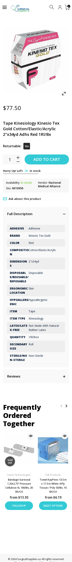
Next (66, 406)
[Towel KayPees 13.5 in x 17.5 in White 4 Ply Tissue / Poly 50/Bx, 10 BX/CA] (53, 450)
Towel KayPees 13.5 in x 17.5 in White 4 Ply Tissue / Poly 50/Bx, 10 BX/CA (53, 485)
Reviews (13, 376)
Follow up (19, 505)
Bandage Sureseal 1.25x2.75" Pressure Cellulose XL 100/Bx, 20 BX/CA (19, 485)
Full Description (19, 213)
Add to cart (46, 159)
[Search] (52, 7)
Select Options (53, 505)
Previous (61, 406)
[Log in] (60, 7)
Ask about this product (25, 199)
